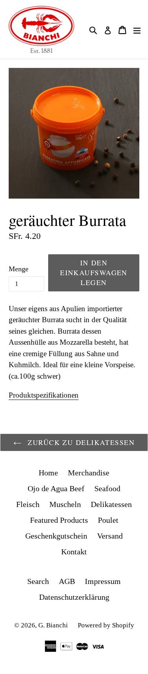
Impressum (103, 581)
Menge (18, 269)
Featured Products (59, 520)
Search (38, 581)
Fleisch (27, 504)
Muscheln (65, 504)
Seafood (107, 488)
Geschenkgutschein (56, 535)
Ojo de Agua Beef (56, 488)
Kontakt (74, 551)
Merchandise (88, 472)
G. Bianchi (53, 625)
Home (48, 472)
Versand (110, 535)
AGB (67, 581)
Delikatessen (111, 504)
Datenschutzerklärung (74, 597)
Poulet (108, 520)
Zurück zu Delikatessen (80, 442)
